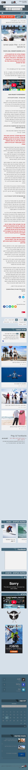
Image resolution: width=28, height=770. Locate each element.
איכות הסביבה (22, 744)
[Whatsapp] (12, 306)
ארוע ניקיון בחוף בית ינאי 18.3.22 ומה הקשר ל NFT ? (10, 739)
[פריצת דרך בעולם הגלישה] (14, 353)
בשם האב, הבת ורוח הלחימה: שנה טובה (15, 405)
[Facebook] (4, 306)
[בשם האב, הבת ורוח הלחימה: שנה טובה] (14, 396)
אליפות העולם (11, 320)
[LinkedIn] (10, 306)
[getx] (14, 2)
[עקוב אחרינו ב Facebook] (5, 2)
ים (18, 21)
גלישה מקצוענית (22, 322)
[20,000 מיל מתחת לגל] (14, 374)
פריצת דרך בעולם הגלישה (19, 362)
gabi (7, 28)
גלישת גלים (14, 21)
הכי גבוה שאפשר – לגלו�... (10, 540)
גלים (6, 320)
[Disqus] (14, 462)
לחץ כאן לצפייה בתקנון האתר (16, 766)
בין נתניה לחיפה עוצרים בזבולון (18, 427)
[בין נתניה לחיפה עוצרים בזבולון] (14, 417)
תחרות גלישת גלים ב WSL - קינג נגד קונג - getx (17, 438)
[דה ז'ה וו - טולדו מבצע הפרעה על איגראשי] (14, 33)
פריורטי (20, 324)
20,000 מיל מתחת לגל (20, 384)
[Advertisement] (16, 664)
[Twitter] (7, 306)
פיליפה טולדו (6, 322)
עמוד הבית (23, 21)
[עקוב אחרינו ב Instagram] (2, 2)
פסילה (24, 324)
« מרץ (25, 726)
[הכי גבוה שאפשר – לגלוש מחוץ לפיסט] (9, 531)
